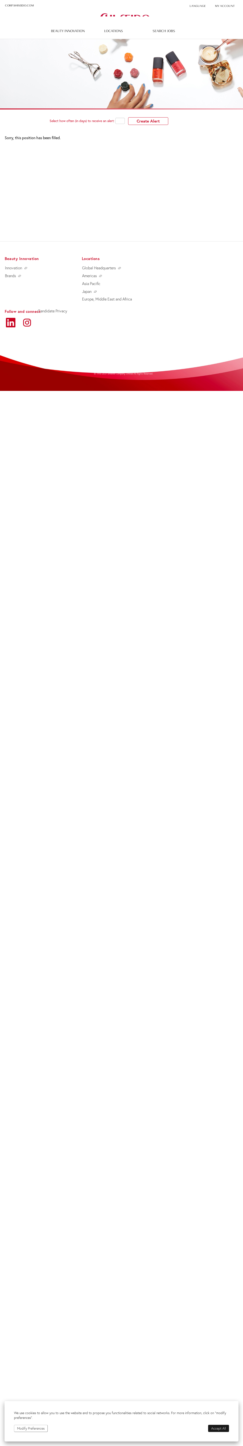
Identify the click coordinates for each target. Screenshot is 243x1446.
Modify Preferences (31, 1428)
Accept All (218, 1428)
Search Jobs (164, 31)
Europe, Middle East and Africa (107, 299)
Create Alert (148, 121)
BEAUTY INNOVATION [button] (68, 31)
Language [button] (198, 6)
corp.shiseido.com (19, 5)
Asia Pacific (91, 283)
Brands (10, 276)
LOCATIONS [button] (113, 31)
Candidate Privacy (52, 311)
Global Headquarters (99, 268)
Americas (89, 276)
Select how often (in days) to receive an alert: (82, 121)
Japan (87, 291)
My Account (225, 6)
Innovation (13, 268)
